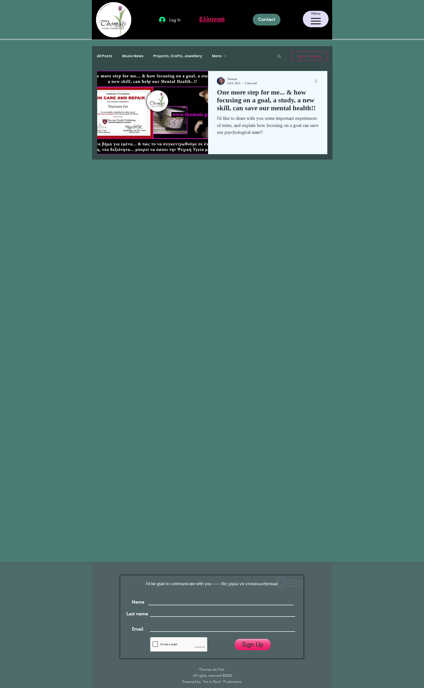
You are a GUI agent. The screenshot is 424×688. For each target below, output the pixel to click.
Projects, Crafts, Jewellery (177, 56)
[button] (279, 56)
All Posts (104, 56)
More (217, 56)
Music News (133, 56)
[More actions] (318, 81)
